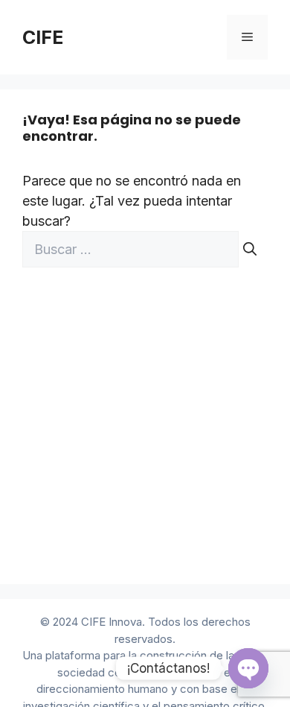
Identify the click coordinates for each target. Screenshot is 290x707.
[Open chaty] (248, 668)
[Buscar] (249, 249)
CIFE (42, 37)
